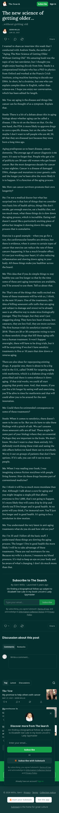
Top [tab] (5, 683)
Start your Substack (22, 799)
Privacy (27, 792)
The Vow (7, 690)
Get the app (43, 799)
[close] (50, 713)
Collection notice (48, 792)
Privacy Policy (31, 773)
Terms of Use (45, 767)
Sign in (53, 4)
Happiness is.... (11, 708)
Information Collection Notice (38, 770)
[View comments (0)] (15, 39)
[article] (29, 696)
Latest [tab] (13, 683)
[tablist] (14, 647)
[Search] (54, 683)
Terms (35, 792)
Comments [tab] (9, 647)
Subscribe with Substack (31, 760)
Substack (15, 807)
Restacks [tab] (21, 647)
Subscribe (42, 4)
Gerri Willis (14, 30)
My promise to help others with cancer (21, 694)
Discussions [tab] (24, 683)
